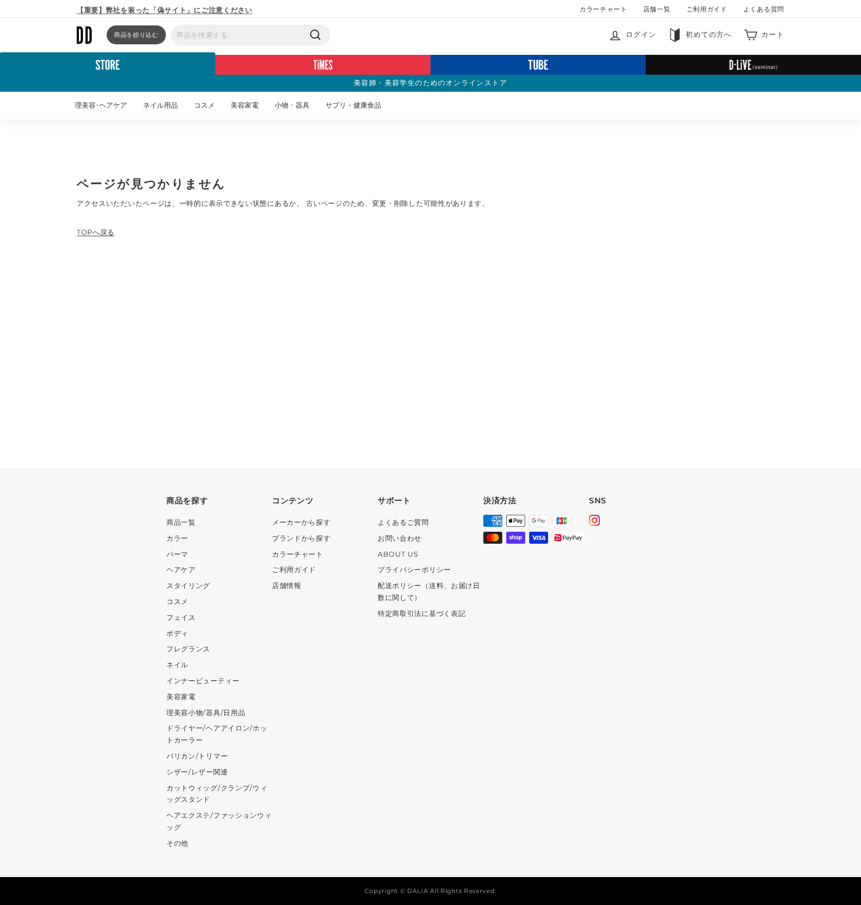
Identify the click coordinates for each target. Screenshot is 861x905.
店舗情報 (286, 585)
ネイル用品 (160, 105)
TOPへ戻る (96, 232)
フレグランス (188, 648)
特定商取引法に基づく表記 (421, 613)
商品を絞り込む (136, 34)
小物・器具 (292, 105)
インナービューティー (203, 680)
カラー (177, 538)
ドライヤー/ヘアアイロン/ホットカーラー (217, 734)
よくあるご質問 (403, 522)
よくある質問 (763, 9)
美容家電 (245, 105)
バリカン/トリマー (197, 756)
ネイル (177, 664)
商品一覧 (181, 522)
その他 (177, 843)
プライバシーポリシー (414, 569)
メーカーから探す (301, 522)
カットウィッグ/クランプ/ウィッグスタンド (217, 793)
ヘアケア (181, 569)
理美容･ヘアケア (101, 105)
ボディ (177, 633)
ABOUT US (398, 554)
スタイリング (188, 585)
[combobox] (250, 35)
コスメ (204, 105)
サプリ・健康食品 (353, 105)
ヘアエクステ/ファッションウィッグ (219, 821)
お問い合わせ (400, 538)
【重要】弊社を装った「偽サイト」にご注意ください (165, 8)
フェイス (181, 617)
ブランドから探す (301, 538)
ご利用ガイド (707, 9)
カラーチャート (603, 9)
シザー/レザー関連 (197, 771)
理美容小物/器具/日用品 (205, 712)
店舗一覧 (657, 9)
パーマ (177, 554)
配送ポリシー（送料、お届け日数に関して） (429, 591)
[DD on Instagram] (594, 522)
